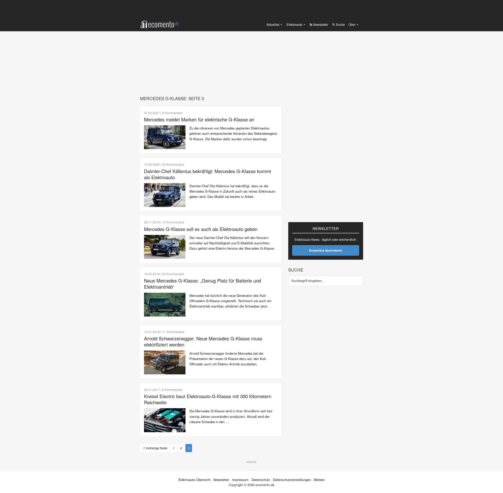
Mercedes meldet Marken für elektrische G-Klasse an (199, 119)
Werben (319, 479)
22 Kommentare (173, 164)
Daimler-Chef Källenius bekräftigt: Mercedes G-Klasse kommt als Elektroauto (207, 174)
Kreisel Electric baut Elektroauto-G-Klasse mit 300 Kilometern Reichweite (207, 399)
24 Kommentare (173, 274)
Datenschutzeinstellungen (292, 479)
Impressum (240, 479)
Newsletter (221, 479)
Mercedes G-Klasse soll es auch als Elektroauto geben (200, 228)
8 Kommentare (172, 113)
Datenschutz (261, 479)
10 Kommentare (173, 222)
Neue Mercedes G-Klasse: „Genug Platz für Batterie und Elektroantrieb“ (202, 283)
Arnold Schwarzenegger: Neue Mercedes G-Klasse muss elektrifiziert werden (203, 341)
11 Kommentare (173, 332)
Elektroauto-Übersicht (194, 479)
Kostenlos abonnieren (325, 250)
